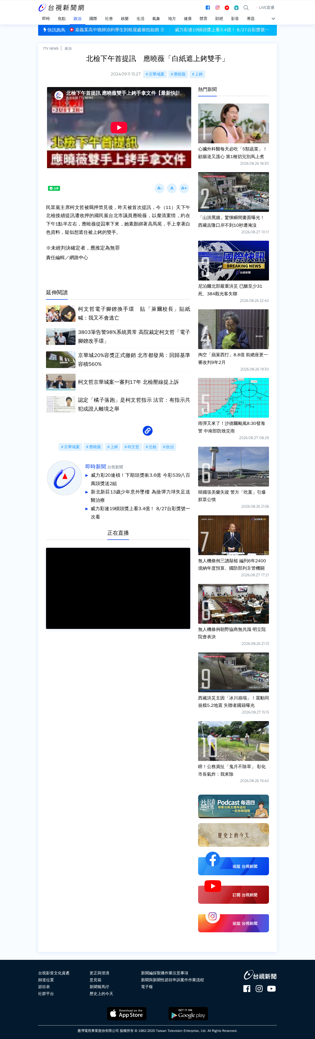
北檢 (153, 447)
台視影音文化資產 (54, 973)
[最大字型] (184, 188)
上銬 (199, 74)
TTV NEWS (51, 48)
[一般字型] (172, 188)
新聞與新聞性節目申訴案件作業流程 (172, 980)
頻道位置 (46, 980)
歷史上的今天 (101, 993)
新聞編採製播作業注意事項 (164, 973)
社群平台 (46, 993)
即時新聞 (95, 466)
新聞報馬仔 (99, 986)
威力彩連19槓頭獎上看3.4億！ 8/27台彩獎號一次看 (140, 513)
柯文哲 (133, 447)
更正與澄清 (99, 973)
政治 (68, 48)
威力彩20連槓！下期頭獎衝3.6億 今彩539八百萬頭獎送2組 (140, 479)
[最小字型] (159, 188)
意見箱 (95, 980)
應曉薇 (180, 74)
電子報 (147, 986)
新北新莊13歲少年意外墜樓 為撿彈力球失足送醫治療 (140, 496)
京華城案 (156, 74)
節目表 (44, 986)
